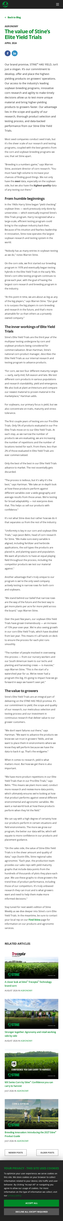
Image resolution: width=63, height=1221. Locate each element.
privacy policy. (15, 1195)
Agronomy (26, 990)
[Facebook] (8, 53)
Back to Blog (14, 17)
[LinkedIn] (15, 53)
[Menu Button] (57, 4)
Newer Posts (15, 1152)
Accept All (31, 1203)
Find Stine (34, 919)
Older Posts (47, 1152)
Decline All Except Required (32, 1211)
